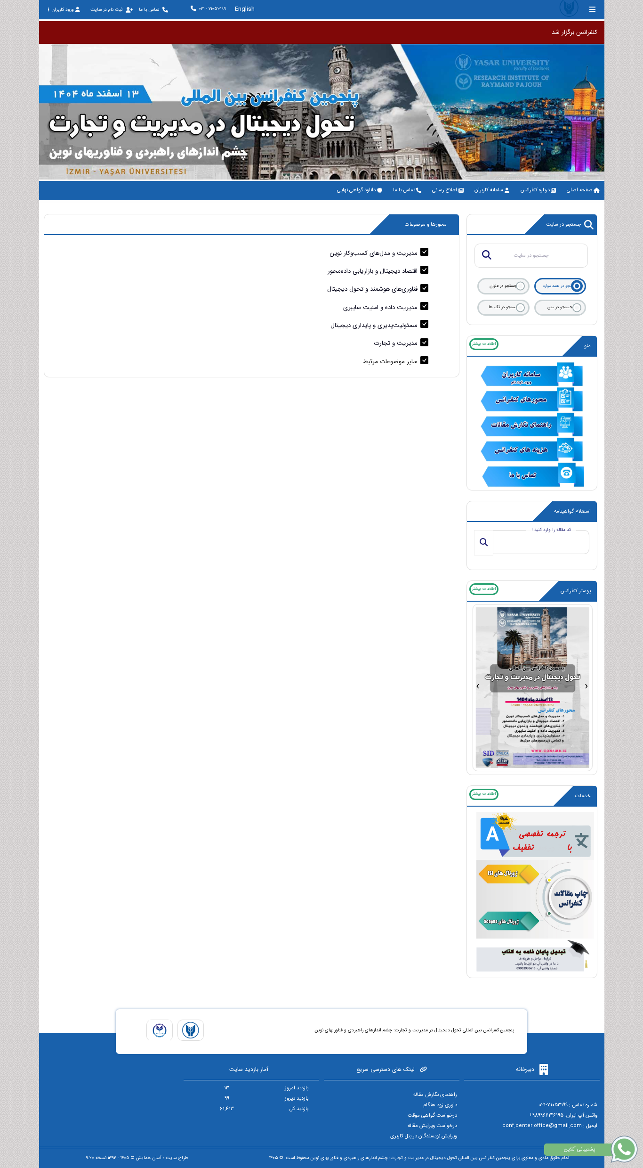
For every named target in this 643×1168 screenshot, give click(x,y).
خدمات (583, 796)
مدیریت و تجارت (396, 343)
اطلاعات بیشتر (484, 344)
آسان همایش (148, 1157)
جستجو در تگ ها (503, 307)
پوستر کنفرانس (576, 591)
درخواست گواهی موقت (432, 1115)
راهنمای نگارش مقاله (435, 1095)
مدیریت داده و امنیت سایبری (380, 307)
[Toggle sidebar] (592, 9)
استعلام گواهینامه (572, 511)
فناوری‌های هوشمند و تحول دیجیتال (372, 289)
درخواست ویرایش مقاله (432, 1126)
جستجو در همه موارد (560, 286)
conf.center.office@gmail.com (542, 1126)
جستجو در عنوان (503, 286)
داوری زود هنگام (440, 1105)
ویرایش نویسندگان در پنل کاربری (423, 1136)
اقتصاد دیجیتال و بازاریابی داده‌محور (373, 271)
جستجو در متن (559, 307)
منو (587, 346)
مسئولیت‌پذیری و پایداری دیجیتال (374, 325)
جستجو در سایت (563, 225)
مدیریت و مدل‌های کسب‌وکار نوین (374, 253)
